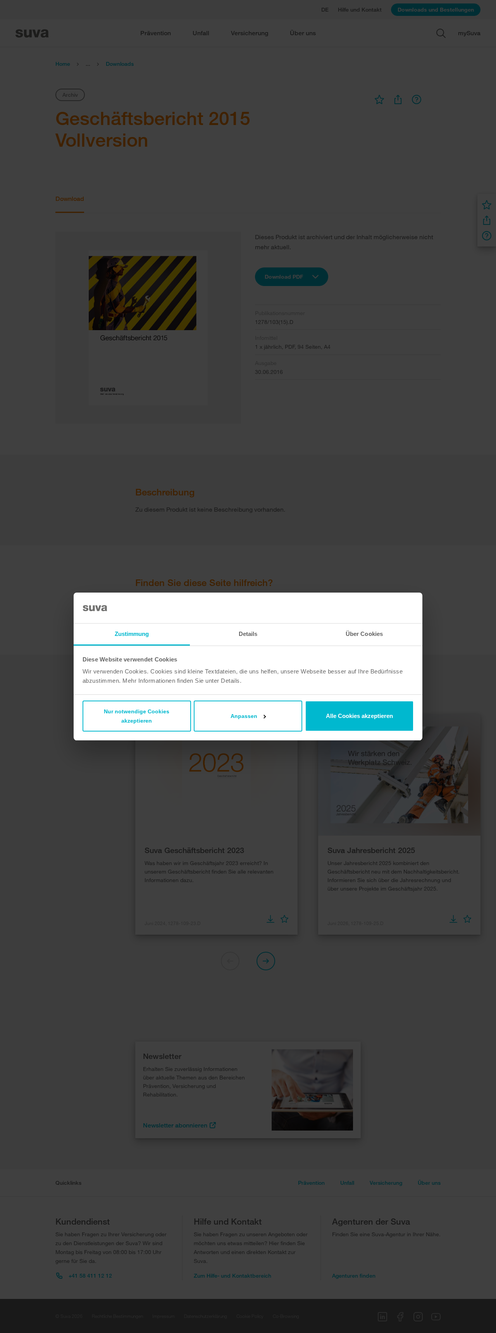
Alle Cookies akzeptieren (359, 716)
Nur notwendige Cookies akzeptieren (136, 716)
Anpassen (244, 716)
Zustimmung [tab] (132, 634)
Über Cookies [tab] (364, 634)
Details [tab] (248, 634)
